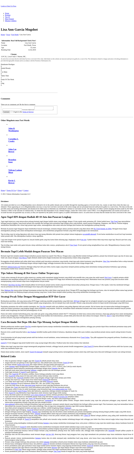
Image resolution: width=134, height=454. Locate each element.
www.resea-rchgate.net (38, 395)
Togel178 (38, 361)
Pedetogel (46, 380)
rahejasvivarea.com (14, 267)
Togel (16, 387)
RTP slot (76, 301)
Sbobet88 (111, 430)
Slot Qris (28, 326)
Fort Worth (15, 35)
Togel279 (23, 372)
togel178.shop (22, 391)
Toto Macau (23, 258)
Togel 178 (31, 398)
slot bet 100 (50, 434)
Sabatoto (12, 366)
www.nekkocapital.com (59, 389)
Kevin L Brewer (11, 181)
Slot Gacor (107, 277)
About (19, 190)
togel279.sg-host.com (60, 397)
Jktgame (54, 447)
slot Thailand (32, 332)
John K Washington (13, 129)
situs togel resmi (30, 385)
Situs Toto (106, 261)
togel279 (4, 343)
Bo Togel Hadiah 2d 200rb (103, 229)
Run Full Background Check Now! (23, 41)
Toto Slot (43, 306)
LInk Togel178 (89, 346)
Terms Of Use (11, 190)
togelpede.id (49, 400)
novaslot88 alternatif (89, 234)
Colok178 (87, 415)
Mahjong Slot (9, 290)
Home (7, 13)
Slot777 (109, 316)
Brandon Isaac (12, 161)
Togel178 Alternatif (36, 352)
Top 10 (7, 17)
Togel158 (15, 374)
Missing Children (10, 21)
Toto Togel (114, 221)
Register (7, 15)
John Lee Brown (12, 150)
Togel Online (85, 337)
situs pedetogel (10, 404)
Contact (25, 190)
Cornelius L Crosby (13, 140)
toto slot (83, 240)
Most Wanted (9, 19)
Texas (8, 35)
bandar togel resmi (23, 364)
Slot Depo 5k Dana (14, 285)
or (8, 6)
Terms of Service (28, 112)
